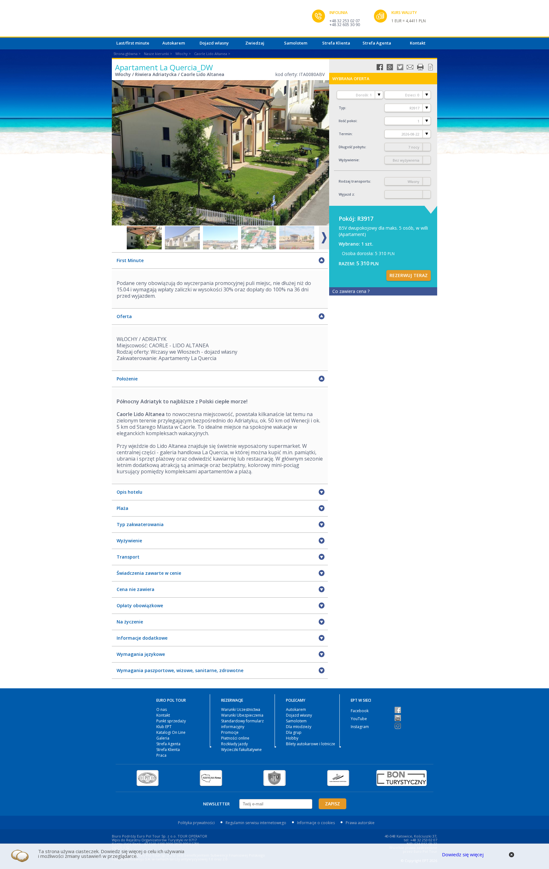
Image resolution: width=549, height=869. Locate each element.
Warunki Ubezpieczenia (242, 715)
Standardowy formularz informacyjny (242, 723)
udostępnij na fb (379, 67)
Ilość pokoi (347, 120)
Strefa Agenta (377, 43)
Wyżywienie (349, 159)
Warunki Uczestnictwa (240, 709)
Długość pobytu (352, 146)
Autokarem (173, 43)
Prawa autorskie (360, 822)
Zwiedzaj (254, 43)
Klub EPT (164, 726)
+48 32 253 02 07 (344, 21)
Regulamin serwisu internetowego (256, 822)
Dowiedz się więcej (463, 854)
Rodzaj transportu (354, 181)
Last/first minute (132, 43)
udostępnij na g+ (389, 67)
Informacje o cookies (316, 822)
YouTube (359, 718)
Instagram (360, 726)
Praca (161, 755)
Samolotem (295, 43)
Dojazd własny (214, 43)
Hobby (292, 738)
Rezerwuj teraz (409, 275)
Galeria (162, 738)
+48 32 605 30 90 (344, 24)
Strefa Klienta (336, 43)
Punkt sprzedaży (171, 721)
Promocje (230, 732)
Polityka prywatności (196, 822)
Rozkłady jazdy (234, 744)
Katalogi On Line (171, 732)
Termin (345, 133)
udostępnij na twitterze (399, 67)
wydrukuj (420, 67)
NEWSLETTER (216, 804)
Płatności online (235, 738)
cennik (430, 67)
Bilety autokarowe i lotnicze (310, 744)
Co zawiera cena (350, 291)
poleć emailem (410, 67)
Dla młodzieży (298, 726)
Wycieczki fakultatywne (241, 749)
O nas (161, 709)
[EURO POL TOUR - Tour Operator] (212, 20)
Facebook (360, 710)
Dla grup (294, 732)
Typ (342, 107)
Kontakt (417, 43)
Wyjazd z (346, 194)
